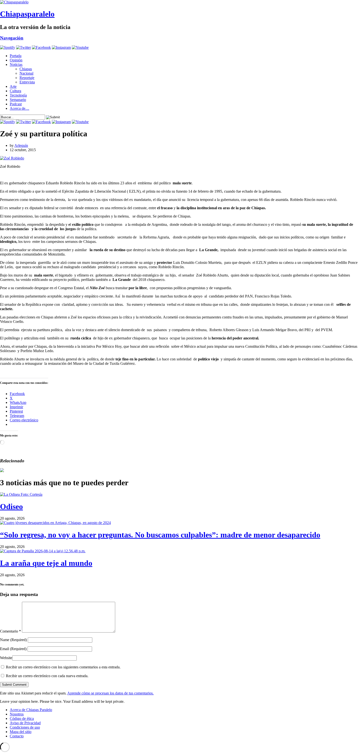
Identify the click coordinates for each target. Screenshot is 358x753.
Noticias (16, 64)
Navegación (11, 37)
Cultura (15, 91)
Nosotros (17, 714)
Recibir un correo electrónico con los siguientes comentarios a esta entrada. (63, 667)
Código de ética (22, 718)
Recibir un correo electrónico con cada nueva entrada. (47, 676)
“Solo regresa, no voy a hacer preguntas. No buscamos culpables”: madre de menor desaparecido (160, 534)
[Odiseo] (21, 494)
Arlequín (21, 145)
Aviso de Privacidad (25, 723)
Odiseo (11, 506)
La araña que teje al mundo (46, 563)
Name (13, 640)
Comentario (10, 631)
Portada (15, 56)
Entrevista (27, 82)
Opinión (16, 60)
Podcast (16, 104)
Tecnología (18, 95)
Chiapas (25, 69)
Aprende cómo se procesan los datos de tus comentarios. (110, 693)
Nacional (26, 73)
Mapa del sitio (20, 732)
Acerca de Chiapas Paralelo (31, 710)
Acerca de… (19, 108)
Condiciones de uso (25, 727)
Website (6, 658)
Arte (13, 86)
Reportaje (26, 78)
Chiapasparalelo (27, 14)
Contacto (17, 736)
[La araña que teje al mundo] (42, 551)
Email (13, 649)
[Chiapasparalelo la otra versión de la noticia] (179, 2)
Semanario (18, 100)
